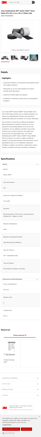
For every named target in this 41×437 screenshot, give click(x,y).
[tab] (20, 335)
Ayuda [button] (5, 395)
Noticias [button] (6, 384)
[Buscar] (33, 2)
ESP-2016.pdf (10, 354)
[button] (8, 433)
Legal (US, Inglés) (14, 406)
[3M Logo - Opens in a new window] (4, 2)
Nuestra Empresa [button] (10, 378)
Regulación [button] (7, 389)
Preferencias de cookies (15, 407)
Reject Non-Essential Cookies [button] (11, 429)
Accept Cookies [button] (26, 429)
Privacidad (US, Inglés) (26, 406)
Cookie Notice (7, 425)
